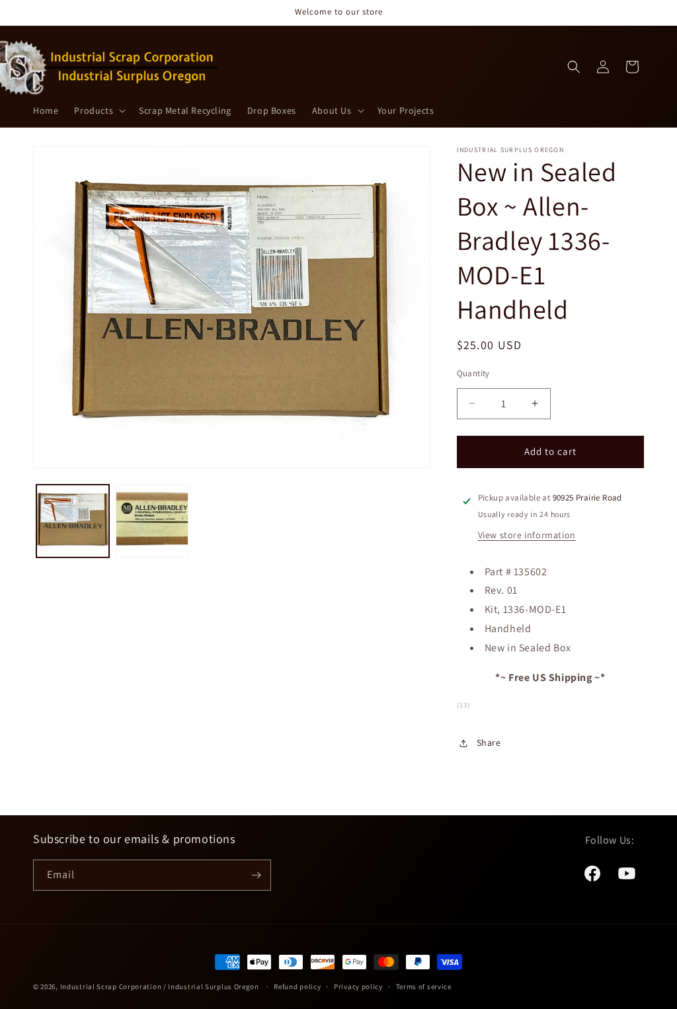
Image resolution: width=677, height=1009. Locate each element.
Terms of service (424, 986)
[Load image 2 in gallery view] (152, 521)
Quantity (473, 373)
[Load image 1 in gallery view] (72, 521)
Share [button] (489, 742)
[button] (98, 110)
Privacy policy (358, 986)
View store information (527, 535)
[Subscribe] (255, 875)
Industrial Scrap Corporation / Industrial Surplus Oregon (159, 986)
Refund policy (297, 986)
